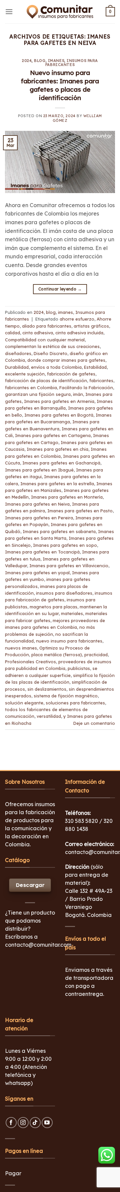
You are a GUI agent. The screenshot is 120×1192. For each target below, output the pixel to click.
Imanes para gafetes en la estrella (57, 483)
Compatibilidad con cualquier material (45, 339)
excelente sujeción (25, 373)
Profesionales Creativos (30, 661)
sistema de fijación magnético (66, 695)
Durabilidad (17, 367)
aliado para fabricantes (46, 326)
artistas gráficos (91, 326)
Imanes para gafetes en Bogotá (58, 415)
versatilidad (49, 716)
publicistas (79, 668)
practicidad (96, 654)
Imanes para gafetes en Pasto (80, 510)
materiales (72, 613)
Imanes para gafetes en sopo (65, 545)
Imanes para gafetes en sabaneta (59, 531)
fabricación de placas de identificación (46, 380)
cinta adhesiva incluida (79, 332)
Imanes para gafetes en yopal (37, 572)
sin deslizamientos (46, 689)
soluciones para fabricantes (75, 702)
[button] (9, 11)
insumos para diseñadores (64, 593)
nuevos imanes (21, 648)
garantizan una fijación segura (38, 394)
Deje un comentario (94, 723)
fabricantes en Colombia (31, 387)
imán (78, 394)
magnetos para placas (53, 606)
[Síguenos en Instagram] (23, 1122)
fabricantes (101, 380)
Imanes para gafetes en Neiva (37, 504)
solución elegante (24, 702)
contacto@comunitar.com (38, 944)
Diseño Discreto (50, 353)
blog (39, 60)
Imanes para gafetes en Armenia (59, 401)
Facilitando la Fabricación (86, 387)
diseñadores (18, 353)
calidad (12, 332)
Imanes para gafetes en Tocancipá (42, 552)
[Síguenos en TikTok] (35, 1122)
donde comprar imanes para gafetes (66, 360)
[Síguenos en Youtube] (47, 1122)
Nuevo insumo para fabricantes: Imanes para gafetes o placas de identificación (60, 85)
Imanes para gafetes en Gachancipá (61, 462)
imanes (56, 60)
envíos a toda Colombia (56, 367)
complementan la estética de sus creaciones (52, 346)
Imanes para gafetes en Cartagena (53, 435)
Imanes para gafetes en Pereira (39, 517)
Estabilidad (95, 367)
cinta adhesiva (37, 332)
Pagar (13, 1173)
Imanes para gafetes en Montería (67, 497)
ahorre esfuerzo (77, 319)
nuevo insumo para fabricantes (69, 641)
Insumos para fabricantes (71, 62)
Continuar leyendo (60, 288)
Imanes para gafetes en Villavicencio (68, 565)
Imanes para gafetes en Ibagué (39, 470)
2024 (27, 60)
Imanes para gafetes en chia (57, 449)
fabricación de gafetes (71, 373)
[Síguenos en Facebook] (11, 1122)
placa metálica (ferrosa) (56, 654)
